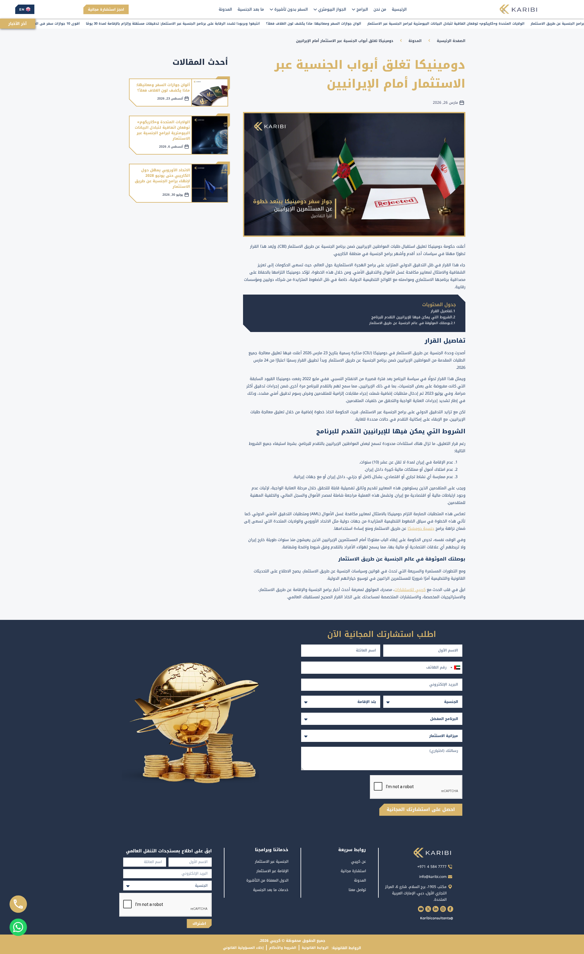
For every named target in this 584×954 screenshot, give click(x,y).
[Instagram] (443, 909)
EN (21, 9)
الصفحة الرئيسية (451, 40)
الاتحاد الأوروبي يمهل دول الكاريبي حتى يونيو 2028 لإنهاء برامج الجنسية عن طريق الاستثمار (162, 178)
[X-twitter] (428, 909)
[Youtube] (421, 909)
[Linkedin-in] (435, 909)
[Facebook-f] (450, 909)
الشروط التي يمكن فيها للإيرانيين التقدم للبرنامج (411, 317)
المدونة (415, 40)
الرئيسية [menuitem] (399, 9)
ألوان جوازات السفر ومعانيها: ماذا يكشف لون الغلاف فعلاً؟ (163, 88)
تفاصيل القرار (441, 311)
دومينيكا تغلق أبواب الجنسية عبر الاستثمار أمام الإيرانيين (344, 40)
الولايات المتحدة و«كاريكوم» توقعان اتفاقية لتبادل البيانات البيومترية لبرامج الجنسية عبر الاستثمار (162, 130)
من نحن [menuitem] (380, 9)
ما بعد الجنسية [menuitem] (251, 9)
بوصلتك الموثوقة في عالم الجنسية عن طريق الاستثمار (409, 323)
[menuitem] (359, 9)
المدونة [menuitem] (225, 9)
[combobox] (455, 667)
